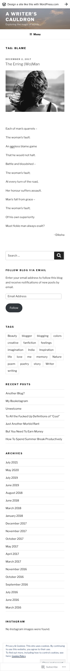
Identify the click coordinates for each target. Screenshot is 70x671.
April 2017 (12, 554)
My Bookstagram (17, 401)
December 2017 (16, 523)
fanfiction (29, 342)
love (19, 356)
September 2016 (17, 584)
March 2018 (13, 508)
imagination (15, 350)
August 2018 (14, 493)
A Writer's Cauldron (21, 16)
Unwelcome (13, 408)
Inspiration (46, 350)
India (31, 350)
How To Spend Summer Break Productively (34, 439)
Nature (57, 356)
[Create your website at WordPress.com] (35, 4)
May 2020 (12, 470)
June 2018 (12, 500)
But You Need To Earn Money (24, 431)
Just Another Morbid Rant (22, 423)
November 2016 (16, 569)
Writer (50, 364)
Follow (14, 308)
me (29, 356)
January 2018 (14, 516)
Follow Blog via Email (26, 270)
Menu (37, 34)
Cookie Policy (19, 656)
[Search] (59, 256)
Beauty (12, 336)
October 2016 (15, 577)
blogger (27, 336)
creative (13, 342)
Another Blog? (15, 393)
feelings (46, 342)
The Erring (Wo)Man (22, 64)
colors (57, 336)
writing (12, 370)
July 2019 (12, 477)
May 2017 (12, 546)
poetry (24, 364)
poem (11, 364)
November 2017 (16, 531)
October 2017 (15, 538)
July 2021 (12, 462)
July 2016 (12, 592)
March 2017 (13, 561)
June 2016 (12, 600)
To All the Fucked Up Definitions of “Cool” (33, 416)
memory (42, 356)
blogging (43, 336)
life (10, 356)
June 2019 (12, 485)
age (12, 146)
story (37, 364)
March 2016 (13, 607)
